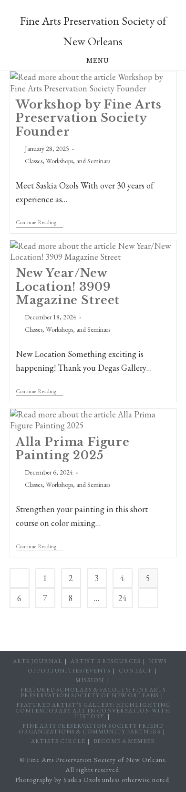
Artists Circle (58, 741)
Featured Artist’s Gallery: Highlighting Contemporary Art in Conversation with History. (93, 710)
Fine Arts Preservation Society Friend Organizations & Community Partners (91, 728)
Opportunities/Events (69, 670)
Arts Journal (37, 661)
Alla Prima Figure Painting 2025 (72, 448)
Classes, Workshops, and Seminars (67, 161)
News (158, 661)
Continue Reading (39, 223)
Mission (89, 680)
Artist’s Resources (106, 661)
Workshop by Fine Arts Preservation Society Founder (89, 118)
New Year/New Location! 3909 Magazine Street (68, 286)
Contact (135, 670)
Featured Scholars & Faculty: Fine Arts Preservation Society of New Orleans (93, 692)
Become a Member (124, 741)
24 (122, 598)
